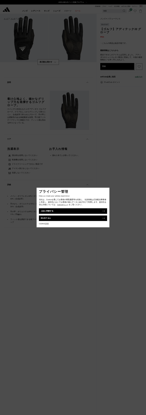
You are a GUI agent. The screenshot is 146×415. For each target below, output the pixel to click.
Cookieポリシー (62, 205)
